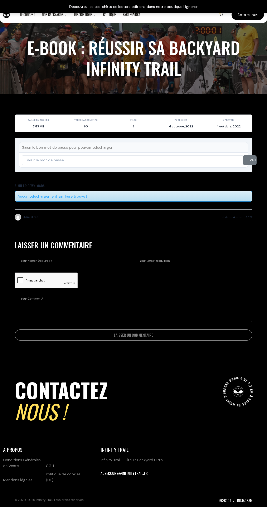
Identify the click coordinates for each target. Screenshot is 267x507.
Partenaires (131, 14)
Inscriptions (83, 14)
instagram (244, 500)
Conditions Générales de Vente (22, 462)
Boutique (109, 14)
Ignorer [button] (191, 6)
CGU (50, 465)
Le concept (27, 14)
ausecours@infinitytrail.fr (124, 473)
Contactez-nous (248, 14)
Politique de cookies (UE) (63, 477)
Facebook (224, 500)
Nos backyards (52, 14)
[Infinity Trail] (6, 14)
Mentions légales (17, 479)
